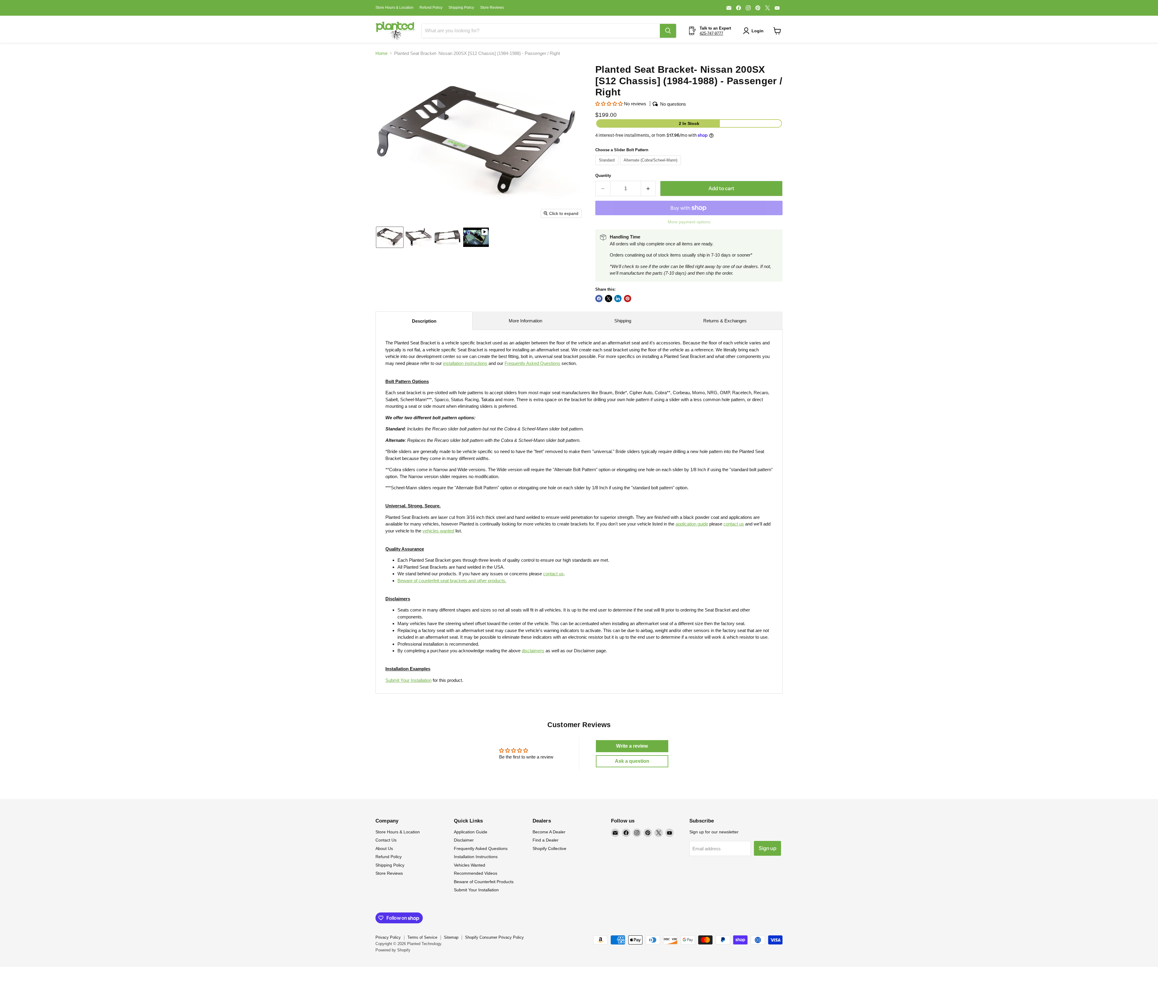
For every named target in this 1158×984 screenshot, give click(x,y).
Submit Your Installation (408, 680)
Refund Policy (430, 7)
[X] (767, 8)
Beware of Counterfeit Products (484, 881)
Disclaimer (464, 840)
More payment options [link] (689, 221)
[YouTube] (777, 8)
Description (424, 321)
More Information (525, 320)
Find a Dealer (545, 840)
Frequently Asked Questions (481, 848)
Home (381, 53)
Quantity (603, 175)
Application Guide (470, 831)
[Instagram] (748, 8)
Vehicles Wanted (469, 865)
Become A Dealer (549, 831)
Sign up (767, 848)
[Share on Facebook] (599, 298)
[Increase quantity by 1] (648, 188)
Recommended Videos (475, 873)
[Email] (729, 8)
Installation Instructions (476, 856)
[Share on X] (608, 298)
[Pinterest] (758, 8)
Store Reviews (492, 7)
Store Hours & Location (394, 7)
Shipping (622, 320)
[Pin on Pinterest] (627, 298)
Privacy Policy (388, 937)
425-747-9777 (711, 33)
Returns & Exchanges (725, 320)
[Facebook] (738, 8)
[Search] (668, 31)
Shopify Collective (549, 848)
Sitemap (451, 937)
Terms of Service (422, 937)
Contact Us (386, 840)
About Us (384, 848)
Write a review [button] (632, 746)
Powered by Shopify (392, 950)
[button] (754, 30)
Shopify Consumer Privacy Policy (494, 937)
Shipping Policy (461, 7)
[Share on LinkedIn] (618, 298)
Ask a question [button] (632, 761)
